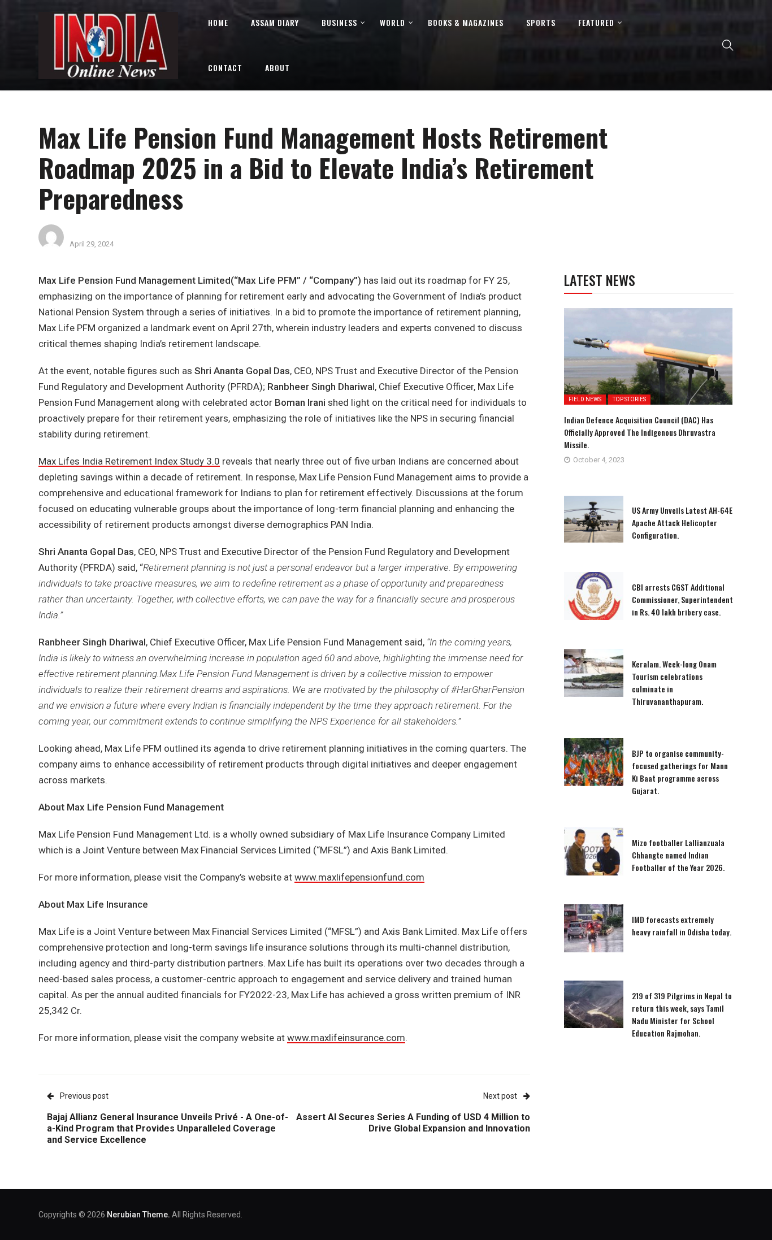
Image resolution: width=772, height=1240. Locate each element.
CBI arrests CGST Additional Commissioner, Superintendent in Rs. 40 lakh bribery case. (682, 599)
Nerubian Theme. (138, 1214)
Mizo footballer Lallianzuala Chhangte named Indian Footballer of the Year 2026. (678, 854)
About (277, 67)
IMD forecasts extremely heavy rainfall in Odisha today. (681, 925)
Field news (585, 399)
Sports (541, 22)
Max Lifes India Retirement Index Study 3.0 (129, 461)
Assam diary (275, 22)
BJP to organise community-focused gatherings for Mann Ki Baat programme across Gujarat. (680, 771)
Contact (225, 67)
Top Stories (629, 399)
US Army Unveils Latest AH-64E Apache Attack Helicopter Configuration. (682, 522)
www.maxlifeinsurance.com (346, 1037)
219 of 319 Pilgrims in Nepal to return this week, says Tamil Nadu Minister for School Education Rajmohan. (682, 1014)
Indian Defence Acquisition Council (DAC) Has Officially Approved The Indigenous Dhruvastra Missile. (639, 432)
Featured (596, 22)
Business (339, 22)
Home (218, 22)
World (392, 22)
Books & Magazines (466, 22)
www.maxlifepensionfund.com (359, 877)
